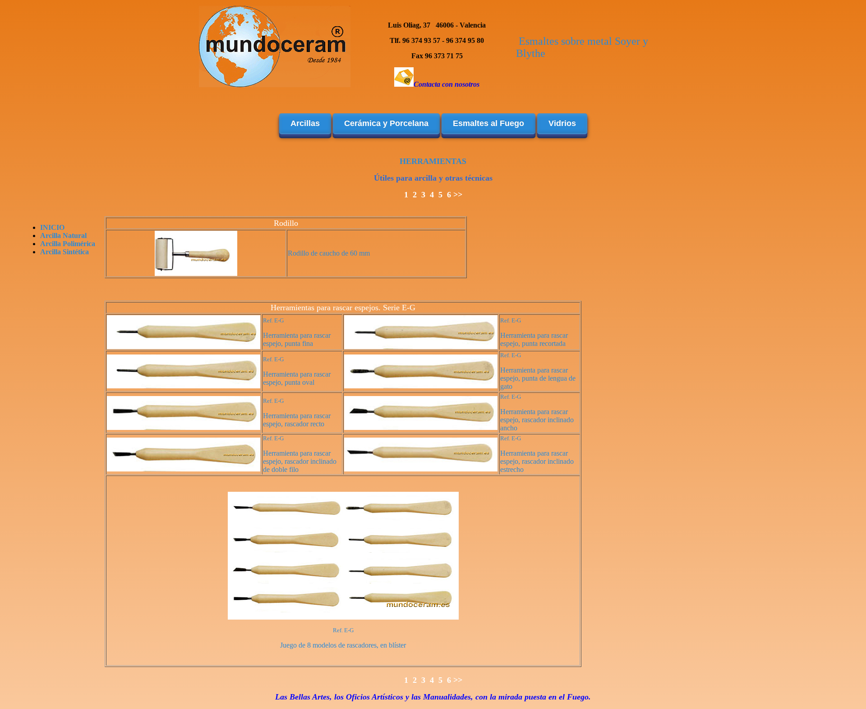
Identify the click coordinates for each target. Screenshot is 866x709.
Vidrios (562, 123)
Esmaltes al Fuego (488, 123)
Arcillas (305, 123)
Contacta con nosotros (446, 84)
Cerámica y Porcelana (386, 123)
